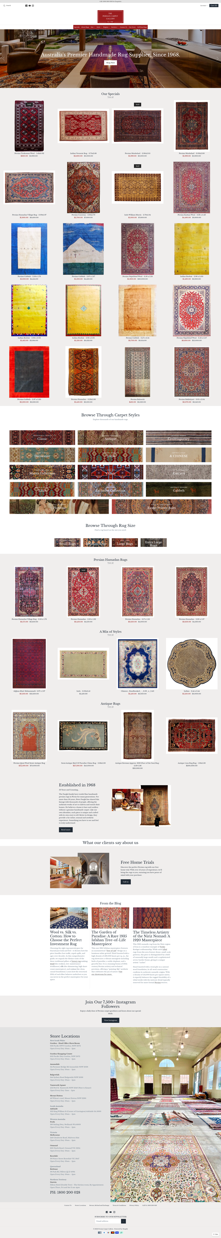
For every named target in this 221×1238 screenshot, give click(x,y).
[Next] (217, 58)
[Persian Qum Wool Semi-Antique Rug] (29, 735)
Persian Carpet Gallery (106, 1229)
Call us (126, 882)
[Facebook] (26, 6)
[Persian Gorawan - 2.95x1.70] (83, 187)
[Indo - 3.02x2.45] (83, 663)
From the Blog (110, 903)
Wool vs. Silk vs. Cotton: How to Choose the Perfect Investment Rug (66, 938)
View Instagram (110, 1020)
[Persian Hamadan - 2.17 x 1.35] (137, 591)
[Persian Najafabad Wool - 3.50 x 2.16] (137, 249)
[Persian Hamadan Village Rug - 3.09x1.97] (29, 187)
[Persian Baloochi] (137, 372)
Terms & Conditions (119, 1205)
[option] (110, 58)
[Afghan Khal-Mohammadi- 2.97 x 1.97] (29, 663)
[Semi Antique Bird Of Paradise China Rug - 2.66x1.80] (83, 735)
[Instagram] (33, 6)
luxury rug (76, 961)
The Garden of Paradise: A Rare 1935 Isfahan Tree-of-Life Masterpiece (109, 938)
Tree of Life (111, 951)
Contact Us (67, 1205)
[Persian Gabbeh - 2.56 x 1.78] (29, 249)
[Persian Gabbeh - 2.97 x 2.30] (29, 372)
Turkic (162, 947)
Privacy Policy (134, 1205)
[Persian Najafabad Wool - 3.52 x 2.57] (192, 310)
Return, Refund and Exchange (99, 1205)
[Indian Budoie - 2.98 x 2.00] (192, 249)
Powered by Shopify (121, 1229)
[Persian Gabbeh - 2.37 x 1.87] (83, 249)
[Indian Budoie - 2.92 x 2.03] (29, 310)
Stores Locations (80, 1205)
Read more (65, 830)
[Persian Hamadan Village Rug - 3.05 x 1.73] (29, 591)
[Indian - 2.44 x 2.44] (192, 663)
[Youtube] (30, 6)
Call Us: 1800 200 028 (149, 1205)
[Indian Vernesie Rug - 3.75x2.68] (83, 126)
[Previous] (3, 58)
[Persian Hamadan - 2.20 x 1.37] (192, 591)
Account (203, 5)
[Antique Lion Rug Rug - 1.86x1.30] (192, 735)
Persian (158, 983)
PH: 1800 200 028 (65, 1192)
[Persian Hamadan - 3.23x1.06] (83, 372)
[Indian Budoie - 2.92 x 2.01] (83, 310)
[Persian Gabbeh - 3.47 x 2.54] (137, 310)
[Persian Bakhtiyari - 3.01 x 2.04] (192, 372)
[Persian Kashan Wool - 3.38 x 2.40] (192, 187)
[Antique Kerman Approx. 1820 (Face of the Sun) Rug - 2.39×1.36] (137, 735)
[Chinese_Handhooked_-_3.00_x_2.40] (137, 663)
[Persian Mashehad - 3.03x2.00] (192, 126)
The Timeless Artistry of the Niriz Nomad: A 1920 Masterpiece (151, 936)
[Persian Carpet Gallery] (110, 16)
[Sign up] (123, 1221)
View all (111, 97)
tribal (165, 949)
